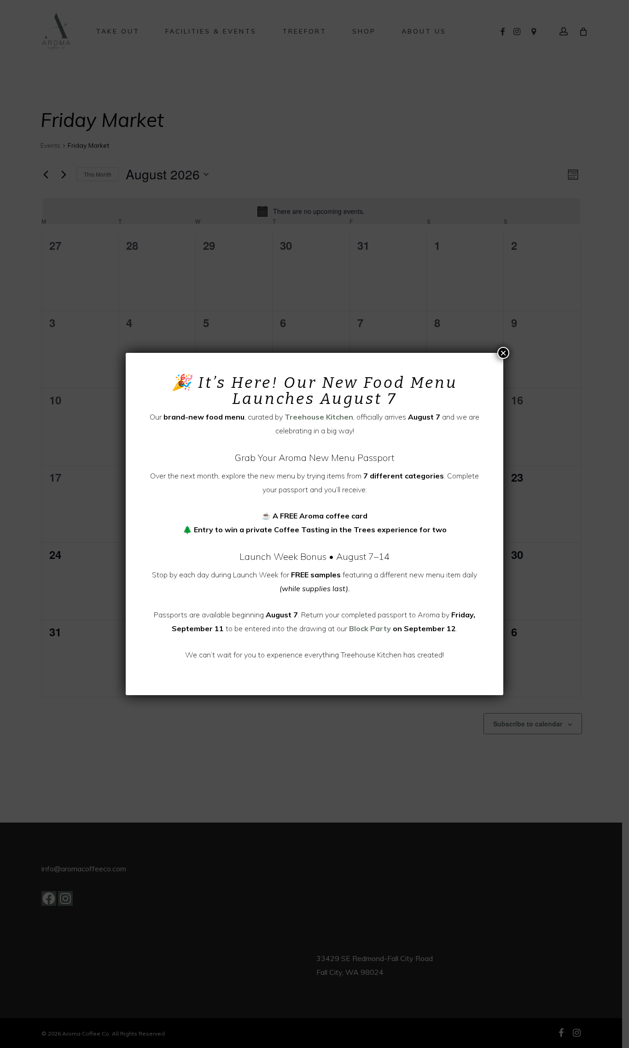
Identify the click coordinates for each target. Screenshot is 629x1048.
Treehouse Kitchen (319, 416)
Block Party (370, 628)
